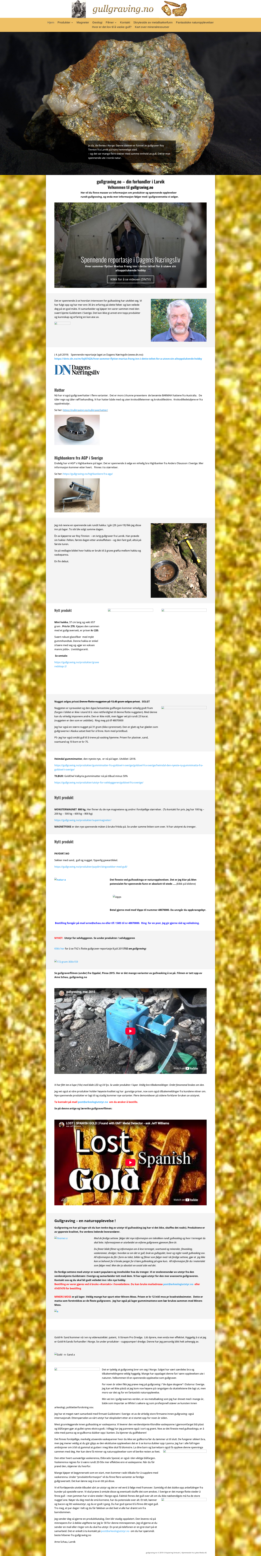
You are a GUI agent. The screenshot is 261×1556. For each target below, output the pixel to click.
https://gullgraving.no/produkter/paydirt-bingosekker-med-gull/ (90, 866)
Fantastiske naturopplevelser (195, 22)
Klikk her (59, 948)
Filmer (110, 22)
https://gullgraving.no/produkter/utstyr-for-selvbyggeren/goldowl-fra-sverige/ (98, 782)
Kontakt (125, 22)
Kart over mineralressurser (152, 27)
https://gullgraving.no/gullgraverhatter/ (85, 410)
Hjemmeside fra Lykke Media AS (194, 1552)
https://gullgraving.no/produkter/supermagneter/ (82, 820)
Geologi (97, 22)
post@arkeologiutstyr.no (93, 1102)
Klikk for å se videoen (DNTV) (130, 279)
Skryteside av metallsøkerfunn (153, 22)
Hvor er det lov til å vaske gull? (112, 27)
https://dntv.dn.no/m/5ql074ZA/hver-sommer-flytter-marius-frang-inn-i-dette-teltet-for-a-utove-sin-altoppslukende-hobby (128, 358)
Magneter (83, 22)
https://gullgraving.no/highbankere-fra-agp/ (88, 474)
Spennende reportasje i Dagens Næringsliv (130, 259)
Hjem (50, 22)
